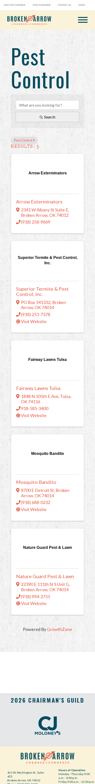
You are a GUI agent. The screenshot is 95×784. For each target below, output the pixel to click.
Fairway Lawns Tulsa (38, 388)
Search (49, 117)
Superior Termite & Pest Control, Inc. (42, 291)
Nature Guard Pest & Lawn (45, 576)
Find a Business (41, 5)
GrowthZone (59, 629)
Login (81, 5)
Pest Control (23, 140)
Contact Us (64, 5)
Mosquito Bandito (36, 482)
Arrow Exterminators (39, 201)
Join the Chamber (14, 5)
